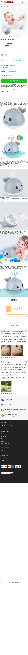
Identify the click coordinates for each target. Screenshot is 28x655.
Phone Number (7, 548)
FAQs (2, 450)
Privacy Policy (4, 441)
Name (5, 536)
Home (2, 6)
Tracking (3, 460)
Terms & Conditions (5, 443)
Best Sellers (7, 6)
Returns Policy (4, 457)
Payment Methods (5, 452)
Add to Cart (14, 81)
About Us (3, 434)
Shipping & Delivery (5, 455)
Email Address (7, 540)
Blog (2, 438)
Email (5, 530)
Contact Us (3, 436)
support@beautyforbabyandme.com (9, 425)
